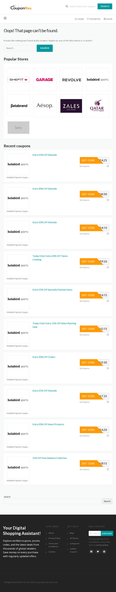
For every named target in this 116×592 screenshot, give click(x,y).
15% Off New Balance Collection (49, 457)
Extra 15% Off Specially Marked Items (52, 289)
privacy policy (102, 545)
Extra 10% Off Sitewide (44, 222)
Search (105, 6)
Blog (72, 533)
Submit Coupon (73, 550)
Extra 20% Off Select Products (48, 424)
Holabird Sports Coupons (18, 177)
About (51, 533)
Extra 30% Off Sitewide (44, 188)
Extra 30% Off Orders (43, 356)
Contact (51, 552)
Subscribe (107, 533)
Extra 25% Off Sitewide (44, 154)
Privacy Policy (54, 538)
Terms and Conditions (53, 545)
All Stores (74, 538)
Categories (74, 543)
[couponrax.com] (21, 7)
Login (109, 19)
